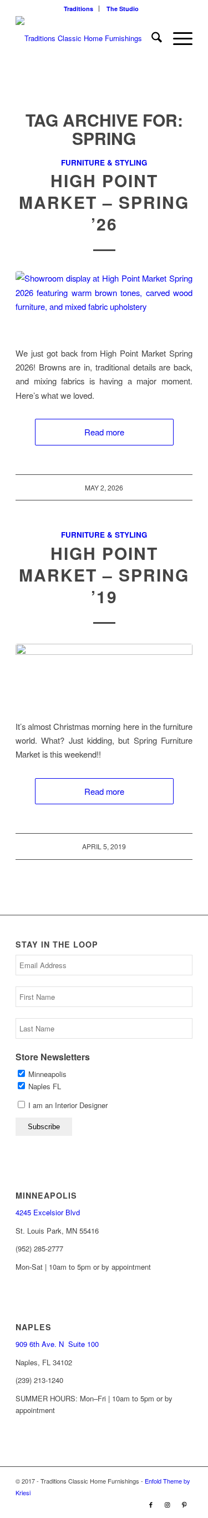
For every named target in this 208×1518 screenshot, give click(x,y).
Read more (104, 432)
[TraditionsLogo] (86, 38)
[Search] (151, 38)
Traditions (78, 8)
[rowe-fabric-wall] (104, 302)
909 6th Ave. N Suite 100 (57, 1344)
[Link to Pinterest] (184, 1504)
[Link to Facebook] (151, 1504)
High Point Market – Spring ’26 (104, 202)
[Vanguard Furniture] (104, 675)
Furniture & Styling (104, 162)
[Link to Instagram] (167, 1504)
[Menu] (177, 38)
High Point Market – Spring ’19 (104, 574)
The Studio (122, 8)
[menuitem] (78, 9)
